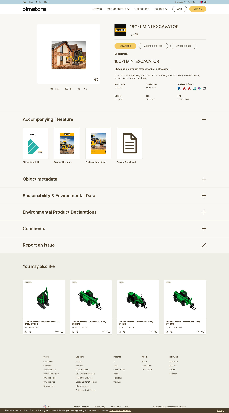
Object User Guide (31, 162)
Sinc (31, 2)
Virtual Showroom (51, 374)
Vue (24, 2)
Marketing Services (84, 378)
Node (38, 2)
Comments (34, 228)
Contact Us (147, 366)
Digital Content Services (86, 382)
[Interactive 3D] (95, 79)
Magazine (117, 378)
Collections (141, 9)
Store (46, 2)
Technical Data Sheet (96, 162)
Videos (116, 374)
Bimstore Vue (49, 386)
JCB (135, 34)
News (115, 366)
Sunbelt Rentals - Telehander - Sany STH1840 (89, 323)
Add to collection (153, 45)
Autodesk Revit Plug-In (86, 390)
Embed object (183, 45)
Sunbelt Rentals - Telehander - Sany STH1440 (183, 323)
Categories (48, 361)
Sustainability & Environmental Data (59, 195)
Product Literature (63, 162)
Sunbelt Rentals (34, 327)
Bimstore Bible (82, 370)
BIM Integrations (83, 386)
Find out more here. (120, 410)
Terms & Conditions (81, 407)
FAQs (127, 407)
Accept (220, 410)
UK (205, 2)
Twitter (172, 370)
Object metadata (40, 179)
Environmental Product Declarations (59, 212)
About (144, 361)
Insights (159, 9)
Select (57, 331)
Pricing (79, 361)
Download (125, 45)
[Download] (25, 332)
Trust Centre (147, 370)
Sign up (198, 8)
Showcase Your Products (185, 2)
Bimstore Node (49, 378)
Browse (97, 9)
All (114, 361)
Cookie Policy (115, 407)
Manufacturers (116, 9)
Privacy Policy (99, 407)
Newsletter (173, 361)
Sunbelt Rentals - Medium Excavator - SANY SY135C (43, 323)
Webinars (117, 382)
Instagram (173, 374)
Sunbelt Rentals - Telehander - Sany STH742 (136, 323)
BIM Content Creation (85, 374)
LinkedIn (172, 366)
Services (79, 366)
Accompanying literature (48, 119)
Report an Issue (39, 245)
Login (180, 8)
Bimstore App (49, 382)
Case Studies (119, 370)
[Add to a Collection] (30, 332)
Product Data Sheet (126, 162)
